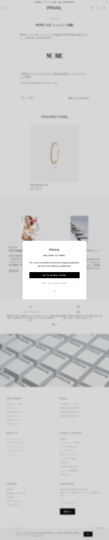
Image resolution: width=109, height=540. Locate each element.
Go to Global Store (54, 275)
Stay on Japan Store (54, 283)
